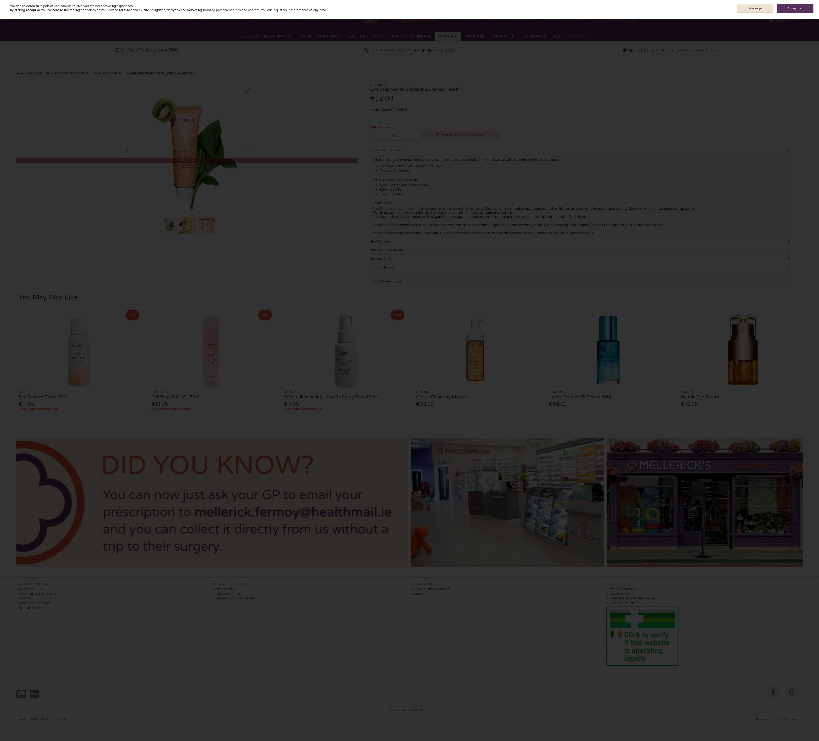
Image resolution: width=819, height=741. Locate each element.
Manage (755, 8)
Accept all (795, 8)
